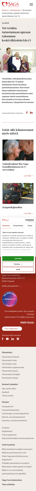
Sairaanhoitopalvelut (10, 410)
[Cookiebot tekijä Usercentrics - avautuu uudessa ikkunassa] (25, 220)
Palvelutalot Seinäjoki (11, 374)
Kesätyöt (5, 392)
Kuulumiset (15, 10)
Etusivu (5, 10)
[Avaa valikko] (31, 4)
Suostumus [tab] (6, 225)
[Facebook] (27, 113)
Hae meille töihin (9, 388)
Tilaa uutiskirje (8, 484)
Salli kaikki (18, 258)
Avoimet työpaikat (10, 384)
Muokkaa (17, 264)
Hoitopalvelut (7, 406)
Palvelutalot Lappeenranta (13, 367)
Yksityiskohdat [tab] (18, 225)
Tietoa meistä (7, 395)
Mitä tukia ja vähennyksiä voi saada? (17, 466)
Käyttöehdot (7, 431)
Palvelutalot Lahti (9, 364)
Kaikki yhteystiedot (10, 286)
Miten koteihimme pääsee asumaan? (17, 449)
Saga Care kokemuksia (12, 480)
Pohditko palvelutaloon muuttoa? (15, 463)
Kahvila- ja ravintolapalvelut (13, 417)
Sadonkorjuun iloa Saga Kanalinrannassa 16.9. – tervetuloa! (15, 166)
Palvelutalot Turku (9, 360)
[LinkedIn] (31, 113)
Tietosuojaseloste (9, 435)
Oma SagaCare (11, 329)
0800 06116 (27, 322)
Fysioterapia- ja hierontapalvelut (15, 413)
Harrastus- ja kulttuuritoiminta (14, 420)
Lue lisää (27, 176)
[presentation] (18, 150)
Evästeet (5, 428)
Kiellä (18, 269)
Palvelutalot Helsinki (10, 357)
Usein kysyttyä (8, 445)
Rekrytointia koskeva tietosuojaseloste (18, 438)
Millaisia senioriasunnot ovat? (14, 452)
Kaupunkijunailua (12, 207)
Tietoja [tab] (30, 225)
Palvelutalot (7, 352)
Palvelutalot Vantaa (10, 378)
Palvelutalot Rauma (10, 371)
